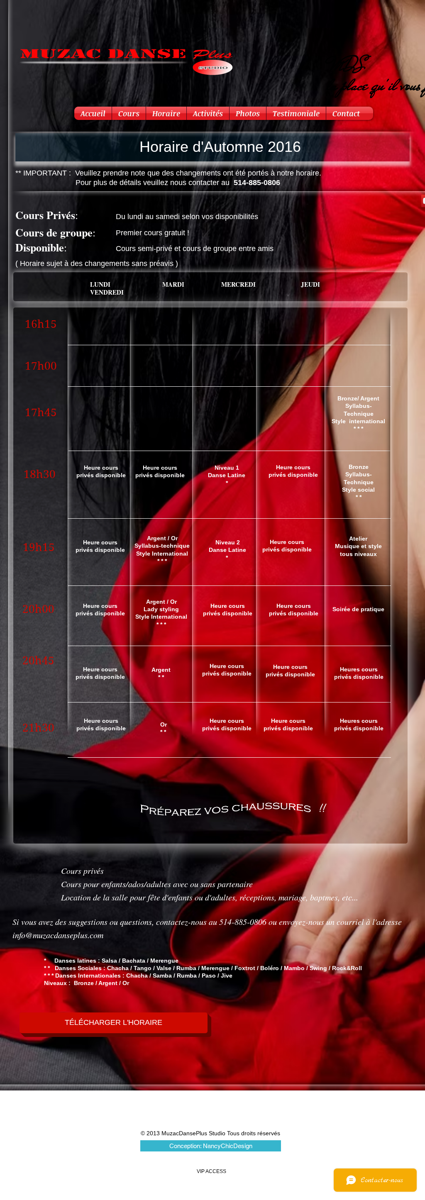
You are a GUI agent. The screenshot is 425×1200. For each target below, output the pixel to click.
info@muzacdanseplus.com (57, 934)
